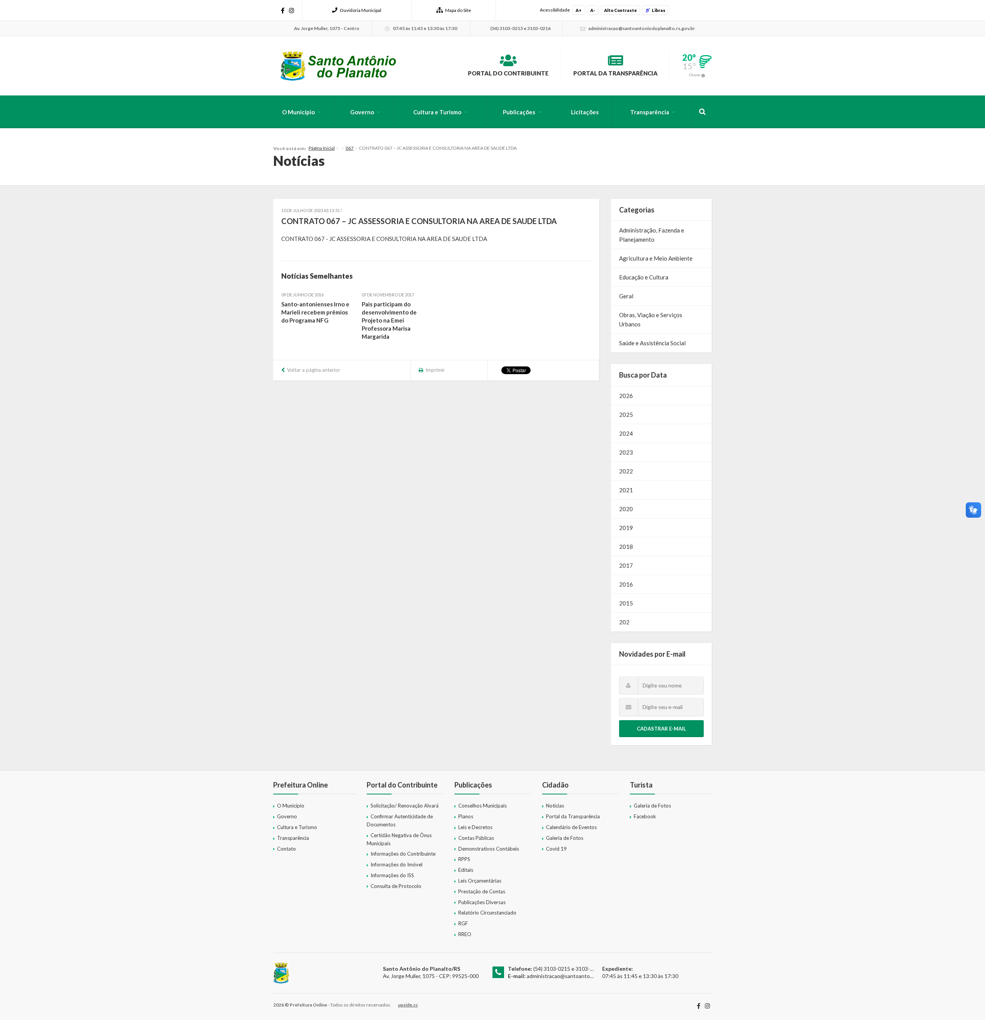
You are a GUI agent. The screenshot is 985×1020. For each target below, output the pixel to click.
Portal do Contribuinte (508, 73)
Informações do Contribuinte (403, 854)
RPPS (464, 859)
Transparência (649, 112)
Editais (465, 870)
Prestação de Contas (481, 891)
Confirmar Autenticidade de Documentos (400, 820)
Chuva (694, 74)
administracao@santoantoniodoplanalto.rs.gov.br (585, 976)
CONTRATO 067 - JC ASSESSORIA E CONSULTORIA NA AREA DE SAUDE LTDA (384, 238)
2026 (626, 395)
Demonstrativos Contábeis (488, 849)
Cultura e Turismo (437, 112)
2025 (626, 414)
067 (350, 148)
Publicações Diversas (482, 902)
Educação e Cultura (643, 277)
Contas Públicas (476, 838)
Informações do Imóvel (396, 864)
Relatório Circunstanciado (487, 913)
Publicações (519, 112)
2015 (626, 603)
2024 (626, 433)
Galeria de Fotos (564, 838)
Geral (626, 296)
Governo (362, 112)
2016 (626, 584)
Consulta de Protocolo (396, 886)
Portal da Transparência (615, 73)
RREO (464, 934)
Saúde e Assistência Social (652, 342)
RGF (463, 923)
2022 (626, 471)
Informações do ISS (392, 875)
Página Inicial (322, 148)
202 (624, 622)
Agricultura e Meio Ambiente (656, 258)
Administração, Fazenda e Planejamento (651, 235)
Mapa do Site (458, 10)
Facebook (645, 816)
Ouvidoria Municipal (360, 10)
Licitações (585, 112)
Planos (465, 816)
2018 (626, 546)
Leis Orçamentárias (479, 881)
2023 (626, 452)
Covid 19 (556, 849)
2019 (626, 527)
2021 (626, 490)
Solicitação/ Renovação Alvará (405, 806)
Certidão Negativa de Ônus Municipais (399, 839)
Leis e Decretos (475, 827)
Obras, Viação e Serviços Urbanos (650, 319)
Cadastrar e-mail (661, 729)
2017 (626, 565)
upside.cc (408, 1005)
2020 (626, 508)
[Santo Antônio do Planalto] (338, 65)
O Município (298, 112)
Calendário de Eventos (571, 827)
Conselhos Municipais (482, 806)
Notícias (555, 806)
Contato (286, 849)
